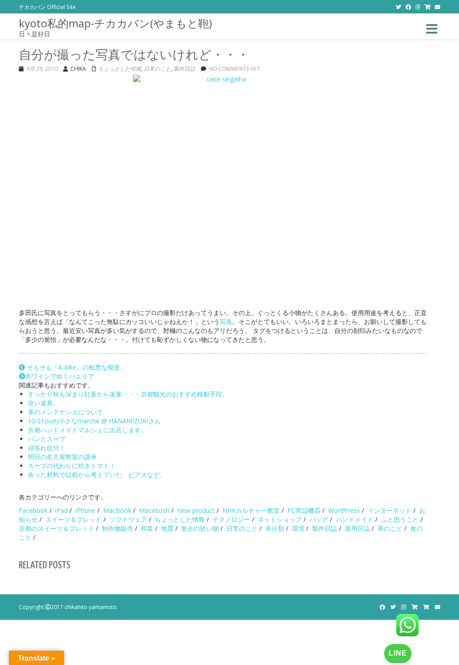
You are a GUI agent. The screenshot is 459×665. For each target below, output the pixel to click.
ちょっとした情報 (119, 68)
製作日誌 (184, 68)
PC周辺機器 (303, 510)
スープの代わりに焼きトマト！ (72, 465)
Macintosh (154, 510)
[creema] (426, 607)
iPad (61, 510)
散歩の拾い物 (200, 528)
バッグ (318, 519)
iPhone (85, 510)
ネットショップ (280, 519)
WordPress (344, 510)
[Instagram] (418, 6)
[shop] (427, 6)
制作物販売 (117, 528)
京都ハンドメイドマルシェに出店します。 (87, 430)
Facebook (33, 510)
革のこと (390, 528)
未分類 (274, 528)
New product (196, 510)
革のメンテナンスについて (65, 412)
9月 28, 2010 (41, 68)
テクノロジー (231, 519)
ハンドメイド (354, 519)
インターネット (389, 510)
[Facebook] (408, 6)
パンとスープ (46, 439)
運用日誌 (357, 528)
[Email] (437, 6)
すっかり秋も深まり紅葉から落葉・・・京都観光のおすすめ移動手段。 (128, 394)
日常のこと (157, 68)
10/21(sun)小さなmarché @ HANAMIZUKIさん (94, 421)
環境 (298, 528)
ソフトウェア (128, 519)
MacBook (117, 510)
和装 (147, 528)
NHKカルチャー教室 (251, 510)
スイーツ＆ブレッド (73, 519)
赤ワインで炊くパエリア (59, 376)
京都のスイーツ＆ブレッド (56, 528)
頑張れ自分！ (46, 447)
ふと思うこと (400, 519)
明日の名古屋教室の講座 (62, 456)
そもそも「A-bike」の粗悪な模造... (74, 367)
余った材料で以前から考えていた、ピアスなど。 (97, 474)
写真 (226, 321)
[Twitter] (398, 6)
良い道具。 (43, 403)
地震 (167, 528)
